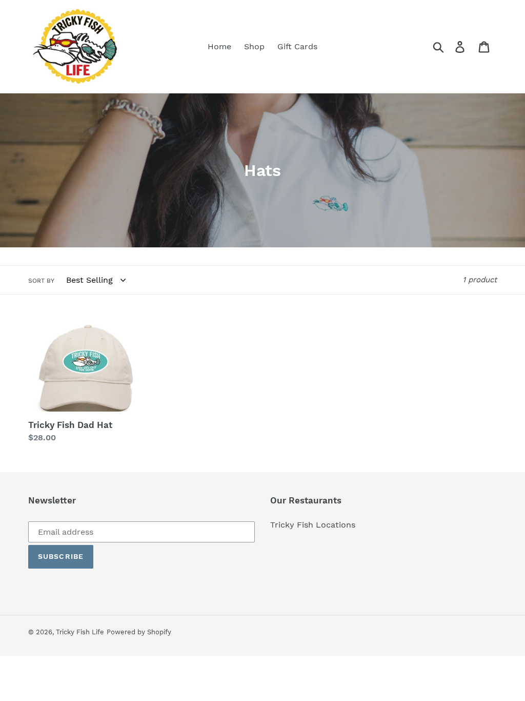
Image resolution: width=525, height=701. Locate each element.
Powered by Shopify (139, 632)
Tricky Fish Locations (312, 525)
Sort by (41, 280)
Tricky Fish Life (80, 632)
